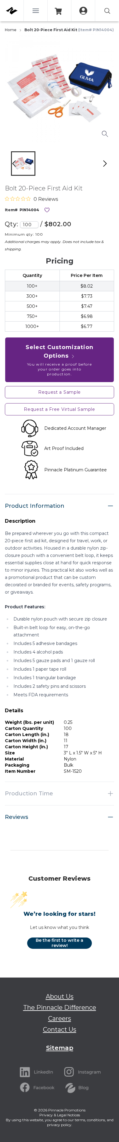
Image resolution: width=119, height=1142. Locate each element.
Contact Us (59, 1029)
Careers (59, 1018)
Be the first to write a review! (59, 943)
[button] (23, 163)
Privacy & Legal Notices (59, 1115)
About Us (60, 996)
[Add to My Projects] (47, 210)
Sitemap (59, 1048)
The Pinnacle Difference (59, 1007)
